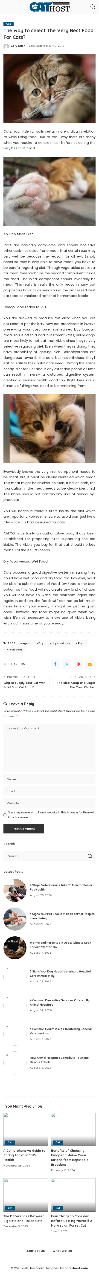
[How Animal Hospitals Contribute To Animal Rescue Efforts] (14, 1062)
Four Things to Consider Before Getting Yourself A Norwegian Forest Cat (71, 1221)
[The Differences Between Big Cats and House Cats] (25, 1195)
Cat (8, 23)
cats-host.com (76, 1268)
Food (81, 643)
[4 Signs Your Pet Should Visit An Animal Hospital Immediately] (14, 919)
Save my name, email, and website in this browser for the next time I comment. (51, 814)
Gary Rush (18, 45)
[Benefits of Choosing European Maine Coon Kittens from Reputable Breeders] (73, 1129)
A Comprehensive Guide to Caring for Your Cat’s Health (24, 1155)
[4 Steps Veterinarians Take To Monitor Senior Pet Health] (14, 890)
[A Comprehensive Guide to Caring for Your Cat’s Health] (25, 1129)
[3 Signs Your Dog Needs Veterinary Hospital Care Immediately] (14, 976)
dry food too (61, 643)
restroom (15, 649)
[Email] (89, 664)
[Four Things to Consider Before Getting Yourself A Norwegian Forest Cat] (73, 1195)
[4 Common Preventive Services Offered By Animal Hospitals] (14, 1005)
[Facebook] (55, 664)
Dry (40, 643)
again (26, 643)
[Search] (93, 7)
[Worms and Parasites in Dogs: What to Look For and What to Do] (14, 947)
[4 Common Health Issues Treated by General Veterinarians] (14, 1034)
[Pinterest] (78, 664)
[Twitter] (66, 664)
